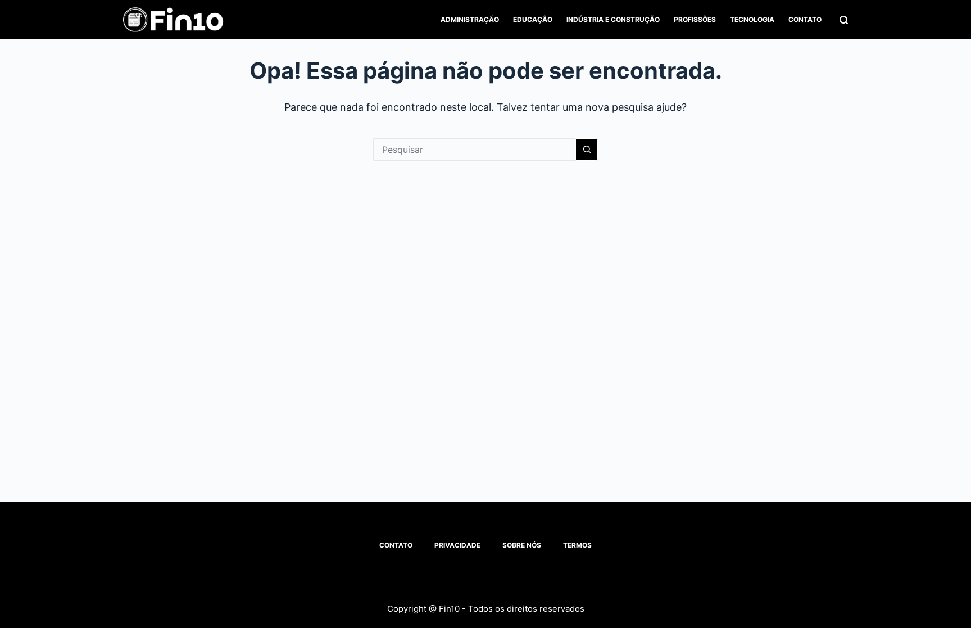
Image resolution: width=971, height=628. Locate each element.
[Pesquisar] (844, 20)
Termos (577, 545)
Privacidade (457, 545)
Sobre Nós (521, 545)
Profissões (695, 19)
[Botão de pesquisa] (586, 149)
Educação (532, 19)
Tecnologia (752, 19)
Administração (470, 19)
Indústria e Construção (613, 19)
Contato (805, 19)
